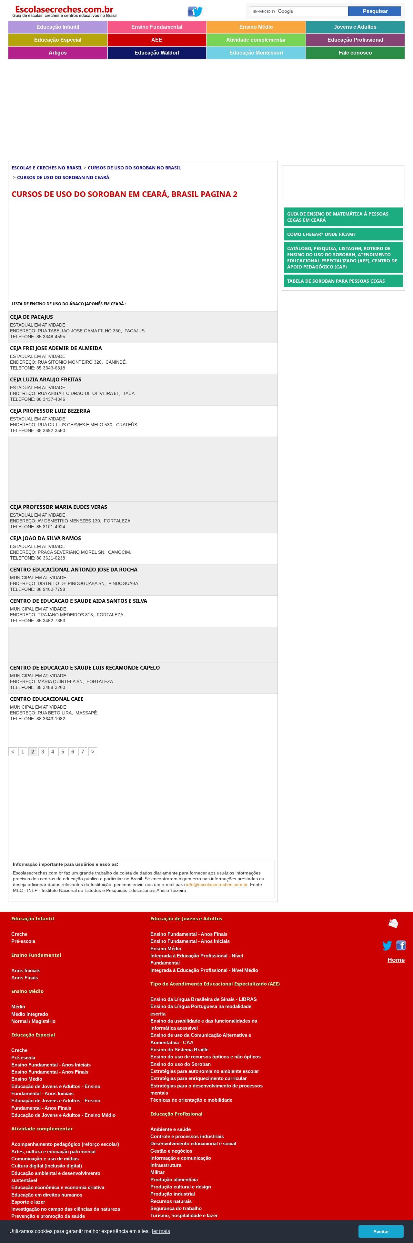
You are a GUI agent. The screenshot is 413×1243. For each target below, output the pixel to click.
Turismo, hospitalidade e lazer (184, 1215)
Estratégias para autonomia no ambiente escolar (204, 1071)
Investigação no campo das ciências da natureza (65, 1209)
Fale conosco (355, 53)
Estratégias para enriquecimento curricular (198, 1078)
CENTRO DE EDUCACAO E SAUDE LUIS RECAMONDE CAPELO (85, 667)
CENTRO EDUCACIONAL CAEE (47, 698)
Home (396, 960)
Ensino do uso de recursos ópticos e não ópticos (205, 1056)
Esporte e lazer (28, 1202)
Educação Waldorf (157, 53)
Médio (18, 1006)
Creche (19, 934)
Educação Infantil (57, 27)
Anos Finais (24, 977)
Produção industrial (172, 1194)
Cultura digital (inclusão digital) (46, 1165)
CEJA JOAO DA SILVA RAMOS (45, 538)
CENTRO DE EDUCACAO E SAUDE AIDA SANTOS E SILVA (78, 600)
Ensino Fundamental (156, 27)
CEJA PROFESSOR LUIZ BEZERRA (50, 410)
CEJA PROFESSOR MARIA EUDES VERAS (58, 506)
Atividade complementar (256, 40)
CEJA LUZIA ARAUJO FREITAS (45, 379)
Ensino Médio (256, 27)
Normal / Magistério (33, 1021)
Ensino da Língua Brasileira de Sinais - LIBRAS (203, 999)
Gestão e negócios (171, 1151)
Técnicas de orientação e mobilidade (191, 1100)
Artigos (58, 53)
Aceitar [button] (381, 1231)
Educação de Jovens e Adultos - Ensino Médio (63, 1115)
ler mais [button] (161, 1231)
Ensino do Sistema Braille (179, 1049)
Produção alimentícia (174, 1179)
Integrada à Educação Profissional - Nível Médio (204, 970)
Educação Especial (57, 40)
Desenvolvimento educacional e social (193, 1143)
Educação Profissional (355, 40)
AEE (156, 40)
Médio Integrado (29, 1014)
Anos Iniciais (25, 970)
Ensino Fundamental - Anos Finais (49, 1072)
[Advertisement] (201, 108)
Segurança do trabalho (176, 1208)
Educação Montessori (256, 53)
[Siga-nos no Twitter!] (198, 11)
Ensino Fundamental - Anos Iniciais (51, 1064)
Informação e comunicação (180, 1158)
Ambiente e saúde (170, 1129)
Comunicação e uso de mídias (45, 1158)
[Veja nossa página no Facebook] (192, 11)
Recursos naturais (171, 1201)
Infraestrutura (165, 1165)
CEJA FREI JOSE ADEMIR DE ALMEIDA (56, 348)
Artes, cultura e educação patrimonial (53, 1151)
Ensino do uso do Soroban (180, 1064)
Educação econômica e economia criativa (57, 1187)
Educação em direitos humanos (46, 1195)
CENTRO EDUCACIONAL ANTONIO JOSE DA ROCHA (73, 569)
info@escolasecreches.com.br (216, 884)
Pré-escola (23, 941)
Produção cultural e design (180, 1186)
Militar (157, 1172)
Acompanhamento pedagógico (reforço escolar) (65, 1144)
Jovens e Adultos (355, 27)
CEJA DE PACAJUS (31, 316)
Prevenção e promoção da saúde (48, 1216)
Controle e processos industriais (187, 1136)
